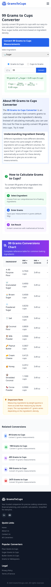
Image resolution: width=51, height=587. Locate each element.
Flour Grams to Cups (10, 549)
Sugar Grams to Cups (10, 552)
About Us (5, 531)
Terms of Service (8, 574)
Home (4, 527)
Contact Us (6, 534)
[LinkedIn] (4, 515)
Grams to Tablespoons (11, 559)
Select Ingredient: (9, 50)
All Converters (7, 537)
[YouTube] (10, 515)
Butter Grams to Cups (10, 555)
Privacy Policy (7, 570)
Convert (41, 70)
